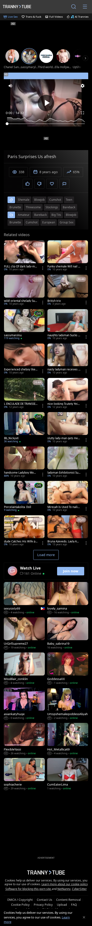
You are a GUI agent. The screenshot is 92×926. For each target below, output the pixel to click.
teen (69, 200)
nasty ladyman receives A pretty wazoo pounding (63, 369)
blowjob (39, 200)
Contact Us (44, 899)
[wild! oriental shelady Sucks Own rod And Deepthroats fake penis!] (24, 290)
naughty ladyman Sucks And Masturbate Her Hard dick (63, 335)
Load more (46, 555)
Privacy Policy (43, 904)
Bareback (40, 215)
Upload (62, 904)
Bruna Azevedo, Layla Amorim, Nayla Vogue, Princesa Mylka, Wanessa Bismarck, (64, 541)
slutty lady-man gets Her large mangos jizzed (63, 438)
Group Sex (66, 222)
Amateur (23, 215)
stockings (52, 207)
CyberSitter (79, 889)
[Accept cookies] (84, 917)
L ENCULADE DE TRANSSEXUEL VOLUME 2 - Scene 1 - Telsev (20, 403)
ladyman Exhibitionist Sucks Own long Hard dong (63, 472)
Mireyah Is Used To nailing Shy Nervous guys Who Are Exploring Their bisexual (64, 507)
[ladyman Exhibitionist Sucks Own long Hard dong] (67, 462)
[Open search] (73, 6)
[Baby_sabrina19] (67, 633)
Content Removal (68, 899)
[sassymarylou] (24, 325)
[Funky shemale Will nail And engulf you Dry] (67, 256)
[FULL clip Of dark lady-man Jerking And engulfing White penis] (24, 256)
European (48, 222)
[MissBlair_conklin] (24, 668)
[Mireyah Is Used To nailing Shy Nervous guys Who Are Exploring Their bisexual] (67, 496)
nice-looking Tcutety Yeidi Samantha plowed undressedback (63, 403)
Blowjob (71, 215)
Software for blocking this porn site (28, 889)
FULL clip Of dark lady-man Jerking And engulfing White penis (20, 266)
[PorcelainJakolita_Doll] (24, 496)
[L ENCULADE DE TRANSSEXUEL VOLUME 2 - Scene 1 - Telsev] (24, 394)
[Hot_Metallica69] (67, 739)
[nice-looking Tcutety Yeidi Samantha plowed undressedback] (67, 394)
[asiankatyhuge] (24, 704)
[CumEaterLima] (67, 774)
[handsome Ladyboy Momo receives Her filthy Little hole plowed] (24, 462)
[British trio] (67, 290)
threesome (33, 207)
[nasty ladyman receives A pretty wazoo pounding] (67, 359)
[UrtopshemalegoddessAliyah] (67, 704)
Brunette (15, 222)
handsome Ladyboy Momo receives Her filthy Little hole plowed (20, 472)
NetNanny (64, 889)
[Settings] (82, 86)
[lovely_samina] (67, 598)
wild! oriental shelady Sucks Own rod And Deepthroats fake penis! (20, 300)
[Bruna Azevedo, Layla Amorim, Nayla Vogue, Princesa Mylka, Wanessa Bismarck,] (67, 531)
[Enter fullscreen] (82, 113)
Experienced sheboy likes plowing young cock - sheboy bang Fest (20, 369)
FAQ (74, 904)
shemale (23, 200)
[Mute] (10, 85)
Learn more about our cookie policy (65, 884)
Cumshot (32, 222)
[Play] (46, 103)
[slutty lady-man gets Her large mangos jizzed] (67, 428)
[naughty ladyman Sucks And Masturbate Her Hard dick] (67, 325)
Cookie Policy (20, 904)
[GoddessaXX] (67, 668)
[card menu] (43, 268)
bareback (69, 207)
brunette (15, 207)
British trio (54, 300)
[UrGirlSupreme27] (24, 633)
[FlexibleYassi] (24, 739)
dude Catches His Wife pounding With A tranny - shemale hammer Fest (20, 541)
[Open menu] (85, 6)
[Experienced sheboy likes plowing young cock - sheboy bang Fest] (24, 359)
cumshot (55, 200)
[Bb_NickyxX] (24, 428)
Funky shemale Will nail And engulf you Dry (63, 266)
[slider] (46, 124)
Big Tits (56, 215)
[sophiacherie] (24, 774)
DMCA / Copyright (20, 899)
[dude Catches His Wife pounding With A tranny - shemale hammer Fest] (24, 531)
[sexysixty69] (24, 598)
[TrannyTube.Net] (17, 6)
